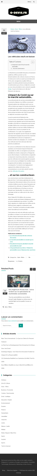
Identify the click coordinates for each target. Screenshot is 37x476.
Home (12, 29)
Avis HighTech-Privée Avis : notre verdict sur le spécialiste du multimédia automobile (21, 292)
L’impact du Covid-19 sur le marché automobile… (20, 65)
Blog (3, 470)
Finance (3, 409)
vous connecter (12, 321)
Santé (3, 436)
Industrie (4, 419)
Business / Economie (7, 390)
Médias (3, 429)
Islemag (18, 472)
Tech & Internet (6, 446)
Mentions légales (12, 470)
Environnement (5, 403)
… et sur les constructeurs (18, 68)
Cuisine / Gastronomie (7, 393)
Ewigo (9, 89)
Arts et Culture (5, 383)
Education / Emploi (6, 400)
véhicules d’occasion (18, 171)
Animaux (3, 380)
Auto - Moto (18, 29)
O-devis (20, 261)
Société (3, 439)
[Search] (21, 325)
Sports (3, 442)
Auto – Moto (5, 386)
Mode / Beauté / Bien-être (8, 433)
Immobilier (4, 416)
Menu (29, 2)
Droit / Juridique (5, 396)
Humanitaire (4, 413)
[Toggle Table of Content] (32, 62)
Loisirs (3, 423)
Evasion (3, 406)
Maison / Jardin (5, 426)
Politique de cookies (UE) (27, 470)
